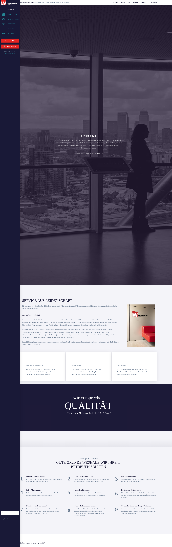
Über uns (115, 2)
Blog (129, 2)
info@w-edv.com (10, 53)
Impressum (153, 2)
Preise (123, 2)
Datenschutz (144, 2)
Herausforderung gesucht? (27, 2)
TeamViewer (11, 46)
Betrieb (11, 9)
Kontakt (135, 2)
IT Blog (11, 28)
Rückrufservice (9, 40)
